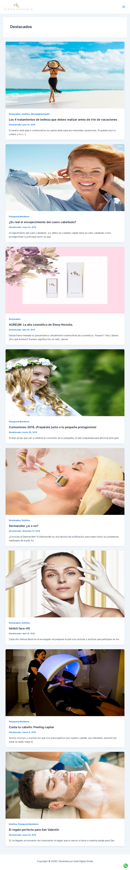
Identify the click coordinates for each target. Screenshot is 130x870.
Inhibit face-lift (19, 628)
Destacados (14, 114)
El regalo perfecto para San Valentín (34, 829)
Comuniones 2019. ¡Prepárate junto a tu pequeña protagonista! (52, 427)
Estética (26, 114)
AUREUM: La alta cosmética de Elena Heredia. (41, 324)
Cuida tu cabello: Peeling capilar (31, 727)
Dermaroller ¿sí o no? (23, 526)
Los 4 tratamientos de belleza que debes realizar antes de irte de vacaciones (63, 119)
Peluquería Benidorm (19, 216)
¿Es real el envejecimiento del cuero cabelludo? (42, 222)
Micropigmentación (40, 114)
